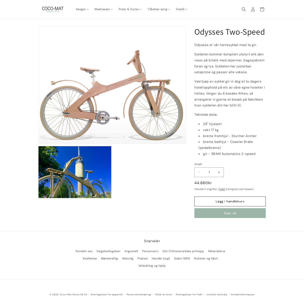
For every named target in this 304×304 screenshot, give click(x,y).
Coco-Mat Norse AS (71, 294)
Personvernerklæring (139, 294)
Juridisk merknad (216, 294)
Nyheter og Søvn (206, 258)
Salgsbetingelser (109, 251)
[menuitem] (82, 9)
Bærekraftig (109, 258)
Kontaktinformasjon (243, 294)
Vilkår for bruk (163, 294)
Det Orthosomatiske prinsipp (183, 251)
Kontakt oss (84, 251)
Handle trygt (161, 258)
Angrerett (131, 251)
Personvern (150, 251)
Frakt (222, 189)
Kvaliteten (90, 258)
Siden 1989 (182, 258)
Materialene (216, 251)
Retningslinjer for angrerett (107, 294)
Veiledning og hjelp (152, 265)
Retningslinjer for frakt (189, 294)
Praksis (143, 258)
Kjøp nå (230, 213)
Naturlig (128, 258)
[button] (243, 9)
